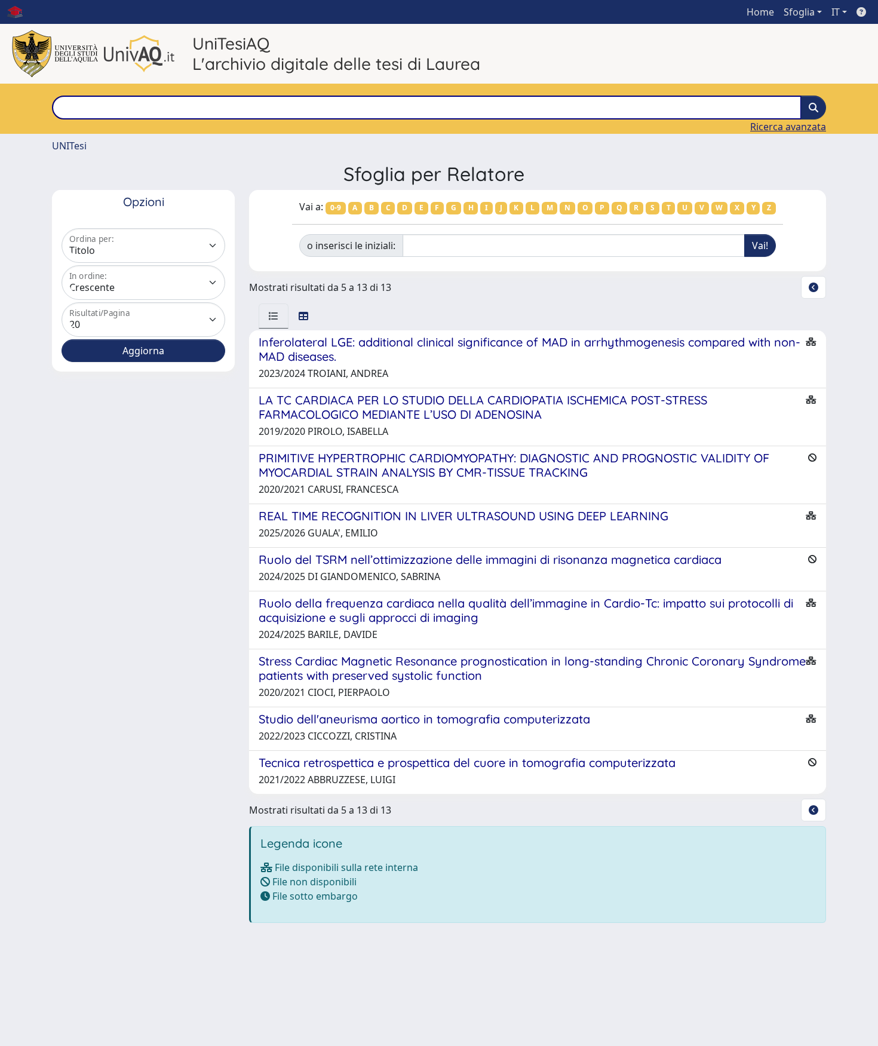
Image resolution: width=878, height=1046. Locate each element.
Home (760, 12)
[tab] (273, 316)
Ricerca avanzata (788, 126)
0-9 (335, 208)
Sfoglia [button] (799, 12)
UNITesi (69, 145)
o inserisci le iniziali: (351, 245)
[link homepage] (19, 12)
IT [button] (835, 12)
